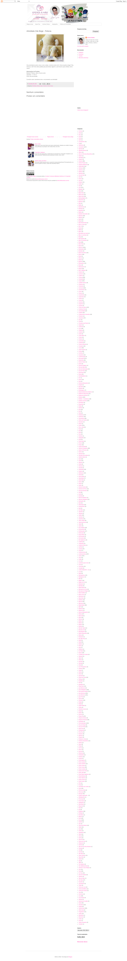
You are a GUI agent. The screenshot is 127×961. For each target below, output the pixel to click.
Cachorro (45, 85)
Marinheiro (81, 596)
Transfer (81, 881)
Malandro (81, 584)
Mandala (81, 585)
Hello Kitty (81, 480)
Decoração (81, 358)
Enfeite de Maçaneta (83, 393)
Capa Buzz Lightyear (40, 152)
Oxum (80, 673)
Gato (80, 458)
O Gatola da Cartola (83, 654)
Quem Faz (37, 24)
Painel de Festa (82, 677)
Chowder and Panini (83, 323)
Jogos (80, 524)
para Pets (81, 696)
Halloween (81, 473)
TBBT (80, 862)
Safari (80, 827)
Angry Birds (81, 166)
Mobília (80, 626)
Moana (80, 622)
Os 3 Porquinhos (82, 666)
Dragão (80, 384)
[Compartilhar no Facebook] (48, 84)
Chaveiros (81, 318)
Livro (80, 561)
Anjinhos (81, 170)
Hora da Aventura (83, 490)
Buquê (80, 268)
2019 (80, 138)
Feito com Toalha (83, 420)
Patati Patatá (82, 705)
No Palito (81, 651)
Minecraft (81, 615)
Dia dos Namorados (83, 369)
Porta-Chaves (82, 779)
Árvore (80, 178)
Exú (79, 411)
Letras (80, 555)
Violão (80, 913)
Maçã (80, 573)
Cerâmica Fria (82, 309)
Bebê (80, 219)
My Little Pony (82, 638)
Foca (80, 434)
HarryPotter (81, 478)
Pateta (80, 707)
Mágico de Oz (82, 582)
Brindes (80, 261)
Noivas (80, 652)
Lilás (80, 557)
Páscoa (80, 698)
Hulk (80, 492)
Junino (80, 525)
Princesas (81, 792)
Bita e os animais (83, 235)
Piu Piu (80, 747)
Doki (80, 381)
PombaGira (81, 754)
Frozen (80, 443)
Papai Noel (81, 686)
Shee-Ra (81, 839)
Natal (80, 642)
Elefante (81, 388)
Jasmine (81, 517)
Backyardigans (82, 198)
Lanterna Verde (82, 545)
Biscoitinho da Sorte (83, 233)
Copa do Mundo (82, 344)
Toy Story (81, 880)
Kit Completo (82, 527)
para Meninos (82, 695)
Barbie (80, 212)
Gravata (80, 467)
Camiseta (81, 279)
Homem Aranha (82, 487)
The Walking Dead (83, 866)
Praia (80, 784)
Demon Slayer (82, 362)
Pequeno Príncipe (83, 719)
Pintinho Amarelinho (83, 740)
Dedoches (81, 360)
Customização (82, 356)
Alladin (80, 155)
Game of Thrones (83, 450)
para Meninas (82, 693)
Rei (79, 809)
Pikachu (80, 735)
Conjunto (81, 342)
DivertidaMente (82, 376)
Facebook (81, 54)
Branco (80, 254)
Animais (38, 85)
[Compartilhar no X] (46, 84)
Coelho (80, 337)
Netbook (81, 649)
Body (80, 242)
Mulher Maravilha (83, 633)
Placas (80, 749)
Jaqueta (80, 513)
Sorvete (80, 851)
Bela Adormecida (83, 222)
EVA (80, 409)
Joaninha (81, 518)
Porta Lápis (81, 772)
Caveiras (81, 302)
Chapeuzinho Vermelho (84, 314)
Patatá (80, 702)
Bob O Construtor (83, 240)
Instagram (81, 52)
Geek (80, 460)
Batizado (81, 215)
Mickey (80, 614)
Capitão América (82, 282)
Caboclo (81, 272)
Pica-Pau (81, 732)
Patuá (80, 711)
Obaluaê (81, 656)
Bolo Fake (81, 243)
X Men (80, 918)
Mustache (81, 636)
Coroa (80, 347)
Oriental (80, 663)
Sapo (80, 834)
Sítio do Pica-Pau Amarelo (85, 846)
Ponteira (81, 756)
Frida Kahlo (81, 441)
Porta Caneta (82, 762)
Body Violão (38, 144)
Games (80, 451)
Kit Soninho (81, 538)
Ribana (80, 816)
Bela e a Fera (82, 224)
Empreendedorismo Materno (85, 392)
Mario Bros (81, 598)
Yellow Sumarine (83, 922)
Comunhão (81, 340)
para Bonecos (82, 688)
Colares (80, 339)
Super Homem (82, 855)
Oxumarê (81, 675)
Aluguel (80, 159)
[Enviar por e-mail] (43, 84)
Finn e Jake (81, 427)
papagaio (81, 684)
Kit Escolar (81, 532)
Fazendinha (81, 418)
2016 (80, 133)
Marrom (80, 601)
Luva (80, 571)
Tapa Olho (81, 857)
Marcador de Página (83, 591)
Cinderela (81, 326)
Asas (80, 180)
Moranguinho (82, 631)
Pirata (80, 746)
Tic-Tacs (81, 873)
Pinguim (81, 737)
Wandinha (81, 915)
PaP (80, 682)
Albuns (80, 152)
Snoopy (80, 848)
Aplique (80, 171)
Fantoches (81, 416)
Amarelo (81, 161)
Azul (80, 187)
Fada (80, 413)
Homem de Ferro (83, 488)
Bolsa (80, 245)
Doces (80, 379)
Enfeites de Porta (83, 400)
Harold (80, 474)
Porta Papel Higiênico (84, 774)
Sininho (80, 844)
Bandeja (81, 208)
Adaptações (55, 24)
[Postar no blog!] (44, 84)
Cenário (80, 305)
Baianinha (81, 199)
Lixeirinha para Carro (84, 562)
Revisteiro (81, 814)
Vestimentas (81, 908)
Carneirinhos (82, 289)
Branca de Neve (82, 252)
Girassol (81, 465)
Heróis (80, 481)
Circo (80, 328)
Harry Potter (81, 476)
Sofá (80, 850)
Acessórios (81, 147)
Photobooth (81, 730)
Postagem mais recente (32, 136)
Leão (80, 550)
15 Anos (80, 131)
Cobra (80, 333)
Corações (81, 346)
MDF (80, 607)
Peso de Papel (82, 725)
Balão (80, 205)
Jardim (80, 515)
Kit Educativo (82, 531)
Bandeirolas (81, 206)
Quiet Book (81, 804)
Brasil (80, 256)
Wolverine (81, 917)
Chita (80, 321)
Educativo (81, 386)
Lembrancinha (82, 552)
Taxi (80, 860)
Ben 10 (80, 226)
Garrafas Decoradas (83, 455)
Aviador (80, 182)
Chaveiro (81, 316)
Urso (80, 896)
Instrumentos (82, 506)
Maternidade (82, 605)
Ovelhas (81, 668)
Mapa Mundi (81, 587)
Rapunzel (81, 806)
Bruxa (80, 265)
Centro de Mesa (82, 307)
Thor (80, 869)
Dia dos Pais (82, 370)
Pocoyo (80, 751)
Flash (80, 429)
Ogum (80, 658)
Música (80, 635)
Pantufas (81, 681)
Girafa (80, 464)
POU (80, 783)
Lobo (80, 564)
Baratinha (81, 210)
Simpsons (81, 843)
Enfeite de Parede (83, 395)
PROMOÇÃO (82, 797)
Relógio (80, 813)
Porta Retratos (82, 776)
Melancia (81, 610)
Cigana (80, 325)
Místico (80, 621)
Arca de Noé (81, 175)
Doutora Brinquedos (83, 383)
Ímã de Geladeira (83, 497)
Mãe (80, 578)
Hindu (80, 483)
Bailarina (81, 201)
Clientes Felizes (46, 24)
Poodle (80, 758)
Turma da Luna (82, 887)
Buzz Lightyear (82, 270)
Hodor (80, 485)
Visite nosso (80, 110)
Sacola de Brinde (83, 825)
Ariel (80, 177)
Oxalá (80, 670)
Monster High (82, 628)
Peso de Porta (82, 726)
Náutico (80, 644)
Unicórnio (81, 894)
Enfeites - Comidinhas (84, 399)
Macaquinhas (82, 575)
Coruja (80, 351)
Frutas (80, 444)
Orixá (80, 665)
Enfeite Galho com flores (40, 160)
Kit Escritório (81, 534)
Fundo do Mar (82, 446)
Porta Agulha (82, 760)
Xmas (80, 920)
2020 (80, 140)
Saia (80, 829)
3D (79, 143)
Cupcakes (81, 355)
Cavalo (80, 300)
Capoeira (81, 284)
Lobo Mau (81, 566)
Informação (81, 504)
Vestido (80, 906)
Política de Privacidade (65, 24)
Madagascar (81, 577)
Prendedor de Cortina (84, 786)
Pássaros (81, 700)
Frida (80, 439)
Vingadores (81, 911)
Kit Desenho (81, 529)
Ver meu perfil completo (82, 46)
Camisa (80, 277)
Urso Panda (81, 897)
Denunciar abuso (82, 941)
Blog (80, 236)
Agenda (80, 148)
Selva (80, 836)
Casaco (80, 293)
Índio (80, 503)
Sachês (80, 821)
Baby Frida (81, 192)
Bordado (81, 251)
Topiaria (80, 876)
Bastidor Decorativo (83, 213)
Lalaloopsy (81, 543)
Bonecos (81, 247)
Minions (80, 619)
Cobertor (81, 332)
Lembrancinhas (82, 554)
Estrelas (80, 407)
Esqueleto (81, 404)
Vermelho (81, 904)
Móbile (80, 624)
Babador (81, 189)
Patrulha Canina (82, 709)
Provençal (81, 799)
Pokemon (81, 753)
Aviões (80, 184)
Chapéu (80, 312)
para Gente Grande (83, 691)
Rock (80, 818)
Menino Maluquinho (83, 612)
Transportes (81, 883)
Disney (80, 374)
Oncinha (81, 661)
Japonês (81, 511)
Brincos (80, 258)
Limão (80, 559)
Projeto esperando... (83, 795)
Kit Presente (81, 536)
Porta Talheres (82, 777)
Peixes (80, 712)
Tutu (80, 892)
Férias (80, 423)
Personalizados (82, 723)
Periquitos (81, 721)
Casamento (81, 295)
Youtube (81, 56)
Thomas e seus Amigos (84, 867)
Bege (41, 85)
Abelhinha (81, 145)
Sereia (80, 837)
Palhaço (81, 679)
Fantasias (81, 414)
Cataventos (81, 296)
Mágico (80, 580)
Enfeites (80, 397)
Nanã (80, 640)
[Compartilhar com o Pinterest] (49, 84)
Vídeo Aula (81, 910)
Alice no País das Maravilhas (85, 154)
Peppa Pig (81, 716)
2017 (80, 134)
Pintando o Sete (82, 739)
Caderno (81, 275)
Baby (80, 191)
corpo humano (82, 349)
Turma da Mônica (83, 888)
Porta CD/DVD (82, 763)
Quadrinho (81, 802)
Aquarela (81, 173)
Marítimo (81, 599)
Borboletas (81, 249)
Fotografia (81, 437)
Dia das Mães (82, 367)
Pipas (80, 744)
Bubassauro (81, 266)
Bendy (80, 228)
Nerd (80, 647)
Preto (80, 788)
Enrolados (81, 402)
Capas (80, 280)
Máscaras (81, 603)
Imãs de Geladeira (83, 499)
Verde (80, 903)
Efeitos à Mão (32, 176)
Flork (80, 432)
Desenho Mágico (83, 365)
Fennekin (81, 422)
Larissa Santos (91, 37)
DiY (79, 377)
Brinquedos (81, 263)
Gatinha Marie (82, 457)
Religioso (81, 811)
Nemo (80, 645)
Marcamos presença (83, 57)
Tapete (80, 858)
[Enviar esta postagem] (40, 83)
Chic (80, 319)
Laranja (80, 548)
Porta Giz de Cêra (83, 770)
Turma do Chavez (83, 890)
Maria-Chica (81, 594)
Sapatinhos (81, 832)
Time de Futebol (82, 874)
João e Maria (82, 520)
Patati (80, 703)
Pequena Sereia (82, 718)
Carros (80, 291)
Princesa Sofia (82, 790)
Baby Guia (81, 194)
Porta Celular (82, 765)
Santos (80, 830)
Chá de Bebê (82, 310)
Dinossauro (81, 372)
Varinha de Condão (83, 901)
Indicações (81, 501)
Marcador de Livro (83, 589)
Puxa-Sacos (81, 800)
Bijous (80, 231)
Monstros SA (82, 629)
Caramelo (81, 286)
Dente (80, 363)
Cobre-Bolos (82, 335)
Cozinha (81, 353)
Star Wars (81, 853)
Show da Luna (82, 841)
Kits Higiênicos (82, 540)
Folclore (80, 436)
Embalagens (82, 390)
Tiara (80, 871)
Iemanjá (80, 495)
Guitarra (80, 471)
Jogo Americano (82, 522)
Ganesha (81, 453)
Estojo (80, 406)
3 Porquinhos (82, 141)
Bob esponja (82, 238)
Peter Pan (81, 728)
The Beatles (81, 864)
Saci (80, 823)
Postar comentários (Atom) (37, 139)
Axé (79, 185)
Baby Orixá (81, 196)
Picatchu (81, 733)
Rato (80, 807)
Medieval (81, 608)
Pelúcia (80, 714)
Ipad (80, 508)
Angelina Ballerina (83, 164)
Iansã (80, 494)
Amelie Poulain (82, 162)
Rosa (80, 820)
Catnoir (80, 298)
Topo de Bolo (82, 878)
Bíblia (80, 229)
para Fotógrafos (82, 689)
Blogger (70, 956)
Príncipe (81, 793)
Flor (79, 430)
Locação (81, 568)
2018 (80, 136)
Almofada (34, 85)
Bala (80, 203)
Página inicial (30, 24)
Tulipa (80, 885)
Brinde (80, 259)
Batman (80, 217)
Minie (80, 617)
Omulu (80, 659)
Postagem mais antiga (68, 136)
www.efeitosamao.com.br (41, 179)
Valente (80, 899)
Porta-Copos (82, 781)
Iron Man (81, 510)
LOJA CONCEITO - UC (84, 569)
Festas (80, 425)
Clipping (81, 330)
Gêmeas (81, 462)
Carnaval (81, 288)
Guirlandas (81, 469)
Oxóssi (80, 672)
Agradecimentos (82, 150)
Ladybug (81, 541)
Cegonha (81, 303)
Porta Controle (82, 769)
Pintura (80, 742)
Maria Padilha (82, 592)
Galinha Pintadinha (83, 448)
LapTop (80, 547)
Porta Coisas (50, 85)
